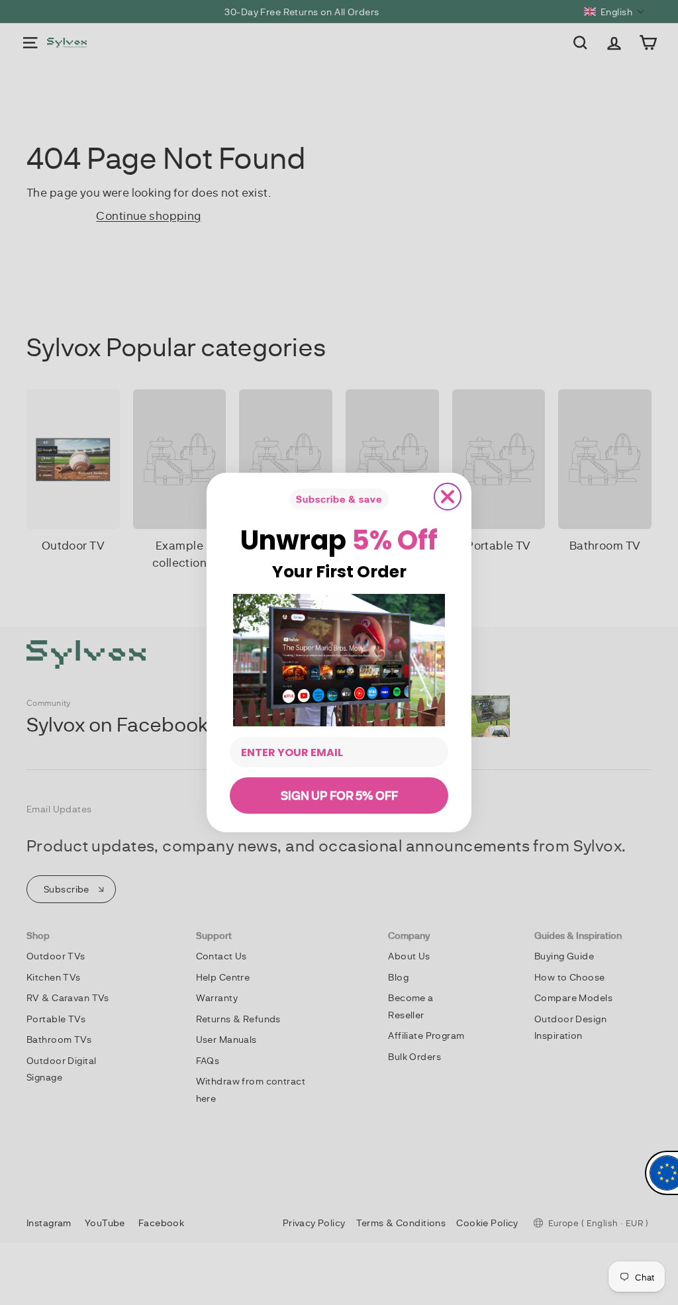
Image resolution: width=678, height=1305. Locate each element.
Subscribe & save (339, 499)
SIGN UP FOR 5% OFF (339, 795)
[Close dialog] (447, 496)
